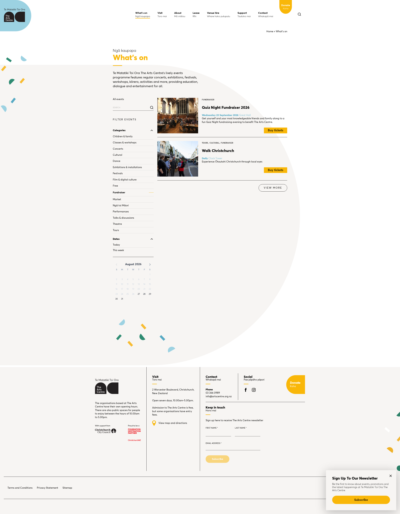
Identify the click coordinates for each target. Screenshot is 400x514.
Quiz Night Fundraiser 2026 (226, 108)
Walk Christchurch (218, 151)
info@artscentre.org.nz (219, 396)
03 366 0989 (213, 393)
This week (118, 250)
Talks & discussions (123, 218)
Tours (116, 230)
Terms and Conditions (20, 488)
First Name (212, 428)
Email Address (214, 443)
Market (117, 199)
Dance (116, 161)
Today (116, 245)
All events (118, 99)
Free (115, 186)
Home (269, 31)
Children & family (122, 136)
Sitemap (67, 488)
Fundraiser (119, 192)
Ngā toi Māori (121, 205)
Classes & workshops (124, 142)
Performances (121, 211)
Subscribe (361, 499)
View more (273, 188)
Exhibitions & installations (127, 167)
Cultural (117, 155)
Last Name (241, 428)
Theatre (117, 224)
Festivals (118, 173)
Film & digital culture (125, 179)
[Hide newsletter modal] (390, 476)
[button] (149, 264)
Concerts (118, 149)
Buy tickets (275, 130)
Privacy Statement (47, 488)
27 (139, 294)
